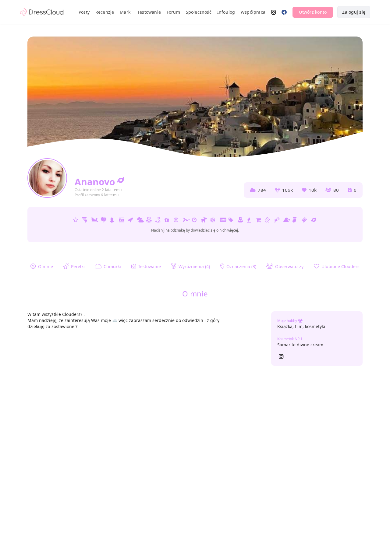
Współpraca (253, 12)
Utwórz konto (313, 12)
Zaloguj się (353, 12)
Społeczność (198, 12)
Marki (126, 12)
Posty (84, 12)
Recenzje (104, 12)
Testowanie (149, 12)
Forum (173, 12)
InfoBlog (226, 12)
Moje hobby (287, 320)
